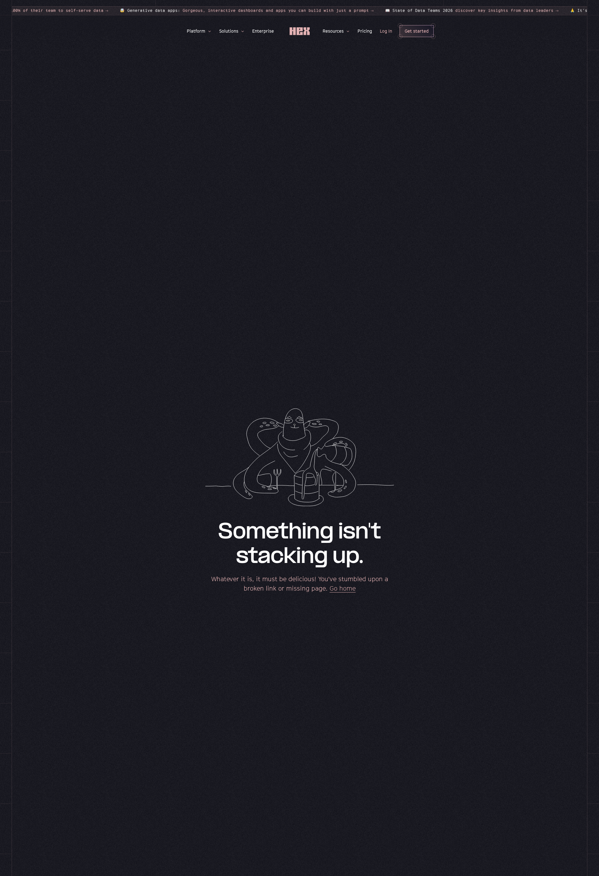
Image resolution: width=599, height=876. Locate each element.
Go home (343, 588)
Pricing (365, 31)
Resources (333, 31)
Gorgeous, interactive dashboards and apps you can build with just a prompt (213, 10)
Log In (386, 31)
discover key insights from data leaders (438, 10)
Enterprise (263, 31)
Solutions (228, 31)
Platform (196, 31)
